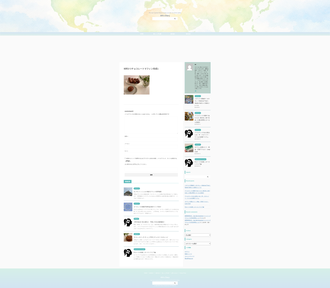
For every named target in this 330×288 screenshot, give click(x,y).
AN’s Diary (165, 15)
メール (127, 143)
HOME (142, 34)
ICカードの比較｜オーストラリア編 (145, 252)
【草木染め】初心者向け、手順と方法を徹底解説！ (149, 222)
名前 (126, 136)
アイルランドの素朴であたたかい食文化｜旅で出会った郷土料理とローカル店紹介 (197, 192)
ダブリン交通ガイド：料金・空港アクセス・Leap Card (202, 149)
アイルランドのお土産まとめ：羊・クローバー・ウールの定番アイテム (202, 134)
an (202, 218)
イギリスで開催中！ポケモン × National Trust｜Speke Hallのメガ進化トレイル (198, 186)
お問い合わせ (174, 273)
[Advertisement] (165, 48)
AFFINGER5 (173, 285)
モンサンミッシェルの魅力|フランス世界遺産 (147, 192)
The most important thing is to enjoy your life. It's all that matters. (165, 280)
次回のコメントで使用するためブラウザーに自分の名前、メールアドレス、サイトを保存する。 (152, 158)
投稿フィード (188, 254)
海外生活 (188, 34)
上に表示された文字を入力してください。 (136, 164)
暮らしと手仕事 (157, 34)
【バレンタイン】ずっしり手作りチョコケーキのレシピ (151, 237)
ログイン (187, 251)
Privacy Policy (183, 273)
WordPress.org (189, 258)
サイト (126, 151)
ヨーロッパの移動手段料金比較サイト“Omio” (147, 207)
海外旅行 (172, 34)
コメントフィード (189, 256)
